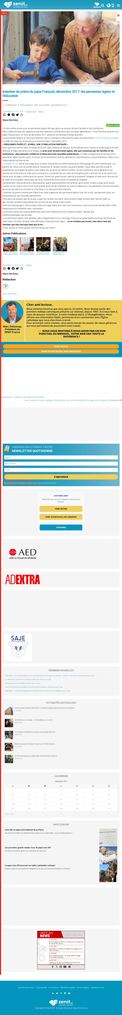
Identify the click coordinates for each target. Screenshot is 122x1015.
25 (13, 809)
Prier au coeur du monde (106, 138)
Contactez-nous (97, 987)
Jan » (12, 814)
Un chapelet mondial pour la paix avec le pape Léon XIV (35, 732)
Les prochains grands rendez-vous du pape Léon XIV (28, 848)
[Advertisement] (61, 377)
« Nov (7, 814)
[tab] (49, 934)
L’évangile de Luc (10, 163)
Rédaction (31, 111)
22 (77, 804)
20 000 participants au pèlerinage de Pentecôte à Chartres (36, 756)
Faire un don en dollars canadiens (61, 351)
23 (93, 804)
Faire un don (61, 346)
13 (45, 800)
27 (45, 809)
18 (13, 804)
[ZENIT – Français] (34, 5)
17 (109, 800)
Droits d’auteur (83, 987)
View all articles (9, 293)
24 (109, 804)
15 (77, 800)
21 (61, 804)
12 (29, 800)
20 (45, 804)
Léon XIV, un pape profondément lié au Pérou (24, 830)
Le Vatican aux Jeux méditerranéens (18, 683)
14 (61, 800)
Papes (4, 13)
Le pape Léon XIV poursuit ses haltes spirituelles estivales (30, 865)
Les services (53, 987)
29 (77, 809)
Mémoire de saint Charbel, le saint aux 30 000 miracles (35, 744)
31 (109, 809)
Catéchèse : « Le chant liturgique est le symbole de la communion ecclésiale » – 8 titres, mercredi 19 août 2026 (45, 676)
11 (13, 800)
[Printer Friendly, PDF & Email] (113, 125)
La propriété (42, 987)
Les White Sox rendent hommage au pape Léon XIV (24, 679)
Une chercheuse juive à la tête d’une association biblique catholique (30, 687)
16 (93, 800)
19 (29, 804)
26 (29, 809)
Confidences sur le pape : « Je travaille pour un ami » (34, 720)
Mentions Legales (68, 987)
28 (61, 809)
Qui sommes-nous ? (26, 987)
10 (109, 795)
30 (93, 809)
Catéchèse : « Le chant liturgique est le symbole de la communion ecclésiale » (33, 691)
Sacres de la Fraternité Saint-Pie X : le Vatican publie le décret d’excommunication (45, 708)
